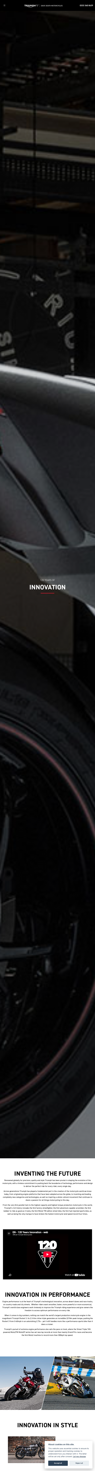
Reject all (79, 1463)
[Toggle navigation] (4, 5)
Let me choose (79, 1456)
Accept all (58, 1463)
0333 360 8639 (86, 5)
